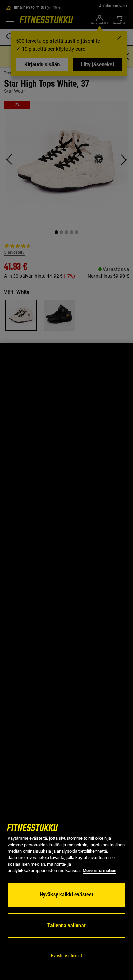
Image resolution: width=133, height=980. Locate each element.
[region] (66, 661)
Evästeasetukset (66, 955)
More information (99, 870)
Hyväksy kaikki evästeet (66, 894)
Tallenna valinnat (66, 925)
